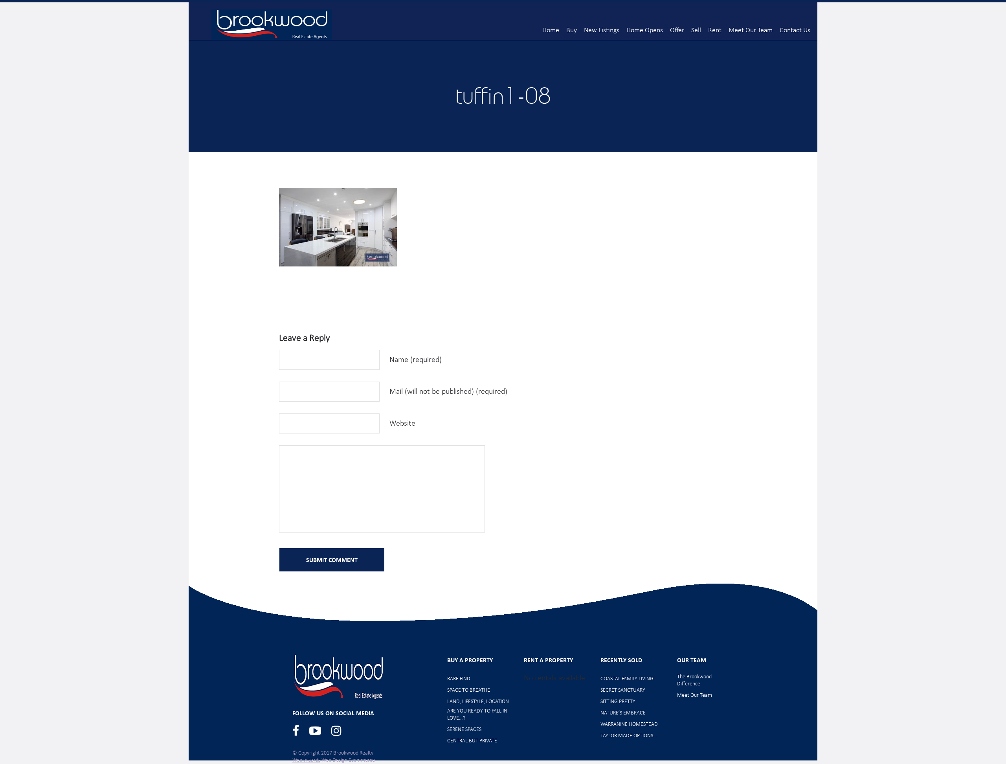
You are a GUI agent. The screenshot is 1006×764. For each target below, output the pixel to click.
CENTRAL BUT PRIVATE (472, 741)
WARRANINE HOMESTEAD (629, 724)
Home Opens (644, 30)
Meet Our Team (751, 30)
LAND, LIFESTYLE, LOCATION (478, 702)
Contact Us (795, 30)
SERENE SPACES (464, 730)
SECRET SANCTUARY (622, 690)
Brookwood (271, 24)
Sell (696, 30)
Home (550, 30)
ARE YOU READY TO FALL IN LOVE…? (477, 714)
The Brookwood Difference (694, 680)
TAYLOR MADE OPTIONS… (628, 736)
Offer (677, 30)
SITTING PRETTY (617, 702)
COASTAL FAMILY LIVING (627, 679)
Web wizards (306, 760)
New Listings (601, 30)
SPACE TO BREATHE (468, 690)
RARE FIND (458, 679)
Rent (714, 30)
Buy (571, 30)
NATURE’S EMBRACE (623, 713)
